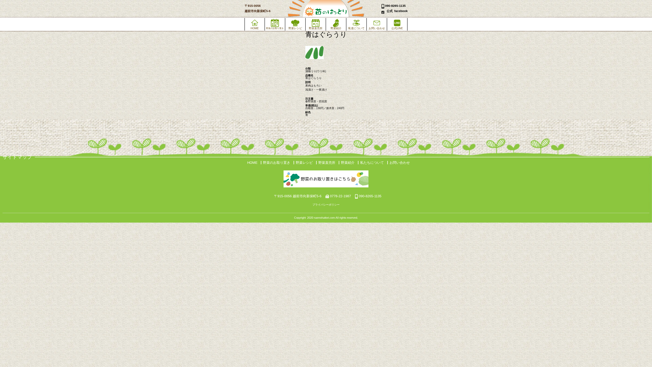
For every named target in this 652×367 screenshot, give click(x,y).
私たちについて (372, 162)
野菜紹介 (336, 28)
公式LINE (397, 28)
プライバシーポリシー (326, 204)
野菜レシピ (295, 28)
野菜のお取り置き (276, 162)
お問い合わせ (377, 28)
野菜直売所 (315, 28)
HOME (255, 28)
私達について (356, 28)
